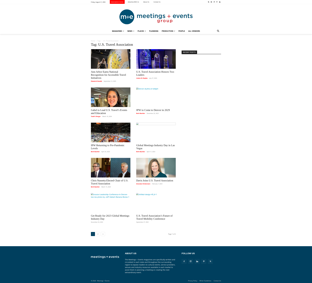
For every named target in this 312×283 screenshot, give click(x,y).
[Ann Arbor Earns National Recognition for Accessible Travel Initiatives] (110, 59)
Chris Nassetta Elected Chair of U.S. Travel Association (109, 182)
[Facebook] (214, 2)
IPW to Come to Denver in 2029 (153, 110)
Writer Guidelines (205, 281)
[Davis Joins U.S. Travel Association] (156, 167)
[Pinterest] (216, 2)
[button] (218, 31)
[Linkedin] (219, 2)
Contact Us (217, 281)
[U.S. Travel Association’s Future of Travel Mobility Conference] (156, 203)
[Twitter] (208, 2)
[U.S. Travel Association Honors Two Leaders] (156, 59)
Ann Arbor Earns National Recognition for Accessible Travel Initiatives (108, 74)
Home (93, 41)
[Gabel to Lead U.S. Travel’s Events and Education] (110, 97)
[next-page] (103, 234)
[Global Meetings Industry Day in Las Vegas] (156, 132)
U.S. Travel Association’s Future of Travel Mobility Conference (154, 217)
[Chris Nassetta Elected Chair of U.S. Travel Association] (110, 167)
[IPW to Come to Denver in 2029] (156, 97)
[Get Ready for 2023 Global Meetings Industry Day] (110, 203)
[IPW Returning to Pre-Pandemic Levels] (110, 132)
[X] (210, 261)
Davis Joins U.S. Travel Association (154, 180)
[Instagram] (211, 2)
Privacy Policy (192, 281)
